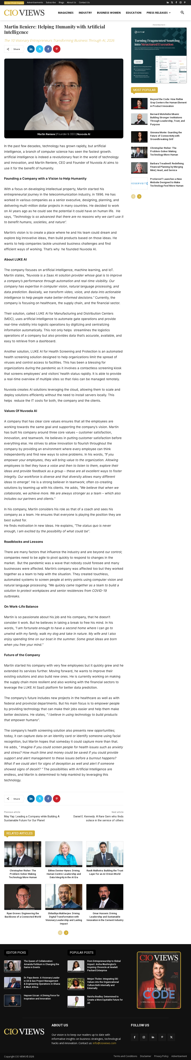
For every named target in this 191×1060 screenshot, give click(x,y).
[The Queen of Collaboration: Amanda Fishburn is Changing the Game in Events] (12, 966)
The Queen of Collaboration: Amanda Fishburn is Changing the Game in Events (41, 964)
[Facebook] (176, 3)
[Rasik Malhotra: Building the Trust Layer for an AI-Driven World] (104, 854)
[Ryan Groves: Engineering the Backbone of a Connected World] (22, 897)
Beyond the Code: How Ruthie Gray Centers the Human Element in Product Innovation (168, 102)
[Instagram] (180, 3)
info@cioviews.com (104, 1043)
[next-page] (66, 932)
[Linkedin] (31, 49)
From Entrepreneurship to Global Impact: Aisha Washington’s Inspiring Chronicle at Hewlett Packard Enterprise (104, 966)
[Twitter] (172, 3)
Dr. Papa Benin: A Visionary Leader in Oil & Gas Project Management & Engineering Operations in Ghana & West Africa (42, 982)
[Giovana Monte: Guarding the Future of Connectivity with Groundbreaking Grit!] (139, 137)
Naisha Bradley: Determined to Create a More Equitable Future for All (105, 999)
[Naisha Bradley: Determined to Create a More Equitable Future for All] (76, 1002)
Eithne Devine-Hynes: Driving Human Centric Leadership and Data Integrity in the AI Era (64, 874)
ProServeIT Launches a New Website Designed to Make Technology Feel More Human (166, 182)
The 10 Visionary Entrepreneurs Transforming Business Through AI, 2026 (59, 40)
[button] (182, 12)
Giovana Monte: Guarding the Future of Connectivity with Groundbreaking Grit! (166, 136)
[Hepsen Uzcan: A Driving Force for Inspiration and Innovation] (12, 1001)
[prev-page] (60, 932)
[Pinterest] (185, 3)
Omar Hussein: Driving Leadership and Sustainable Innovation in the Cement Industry (105, 916)
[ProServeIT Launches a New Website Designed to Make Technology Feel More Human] (139, 183)
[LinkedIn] (168, 3)
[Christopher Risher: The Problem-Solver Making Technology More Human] (22, 854)
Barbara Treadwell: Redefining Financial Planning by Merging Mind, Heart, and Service (167, 167)
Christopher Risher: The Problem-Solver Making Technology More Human (23, 874)
